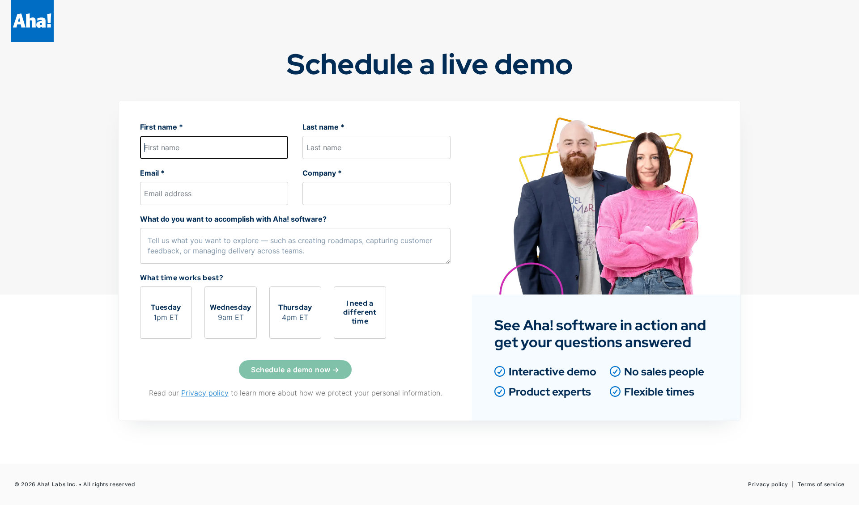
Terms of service (821, 484)
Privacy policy (205, 392)
